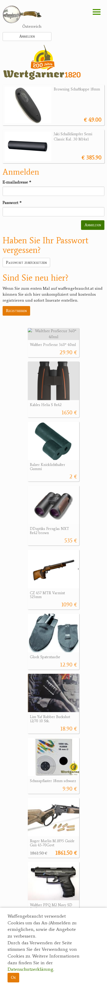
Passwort (12, 202)
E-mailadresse (17, 182)
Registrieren (16, 310)
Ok (13, 977)
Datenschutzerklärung (30, 969)
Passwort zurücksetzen (26, 262)
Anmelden (27, 36)
